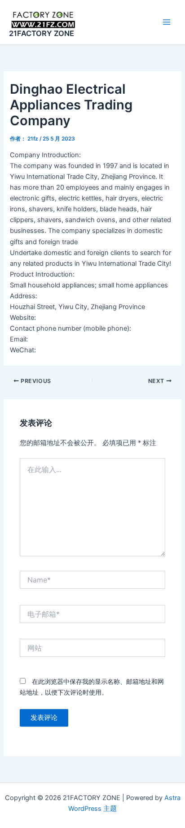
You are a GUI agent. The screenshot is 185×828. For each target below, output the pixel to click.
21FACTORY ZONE (41, 33)
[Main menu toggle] (166, 22)
